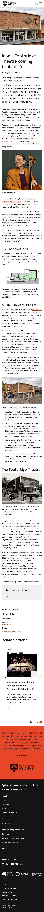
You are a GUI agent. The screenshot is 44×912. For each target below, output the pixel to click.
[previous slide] (4, 679)
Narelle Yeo (37, 310)
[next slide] (39, 679)
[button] (36, 3)
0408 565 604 (7, 625)
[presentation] (22, 677)
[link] (22, 789)
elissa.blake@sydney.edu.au (11, 631)
